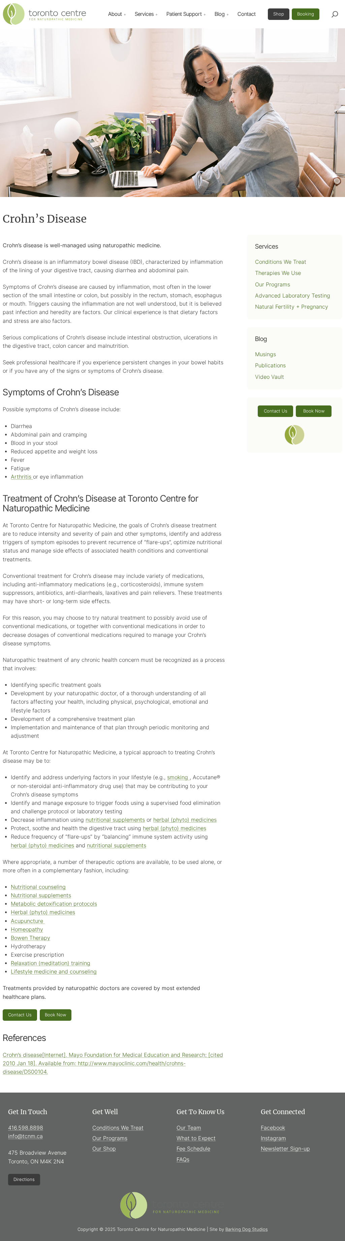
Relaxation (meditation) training (50, 963)
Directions (24, 1179)
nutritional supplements (115, 820)
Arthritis (22, 477)
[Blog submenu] (227, 14)
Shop (278, 14)
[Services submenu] (156, 14)
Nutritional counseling (38, 887)
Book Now (55, 1014)
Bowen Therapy (30, 938)
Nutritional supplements (41, 895)
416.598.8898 (25, 1128)
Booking (305, 14)
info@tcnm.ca (25, 1136)
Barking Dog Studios (246, 1229)
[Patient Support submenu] (205, 14)
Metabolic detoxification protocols (54, 904)
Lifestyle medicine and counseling (54, 971)
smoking (178, 777)
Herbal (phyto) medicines (43, 912)
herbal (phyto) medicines (185, 820)
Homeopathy (27, 929)
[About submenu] (125, 14)
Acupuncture (28, 921)
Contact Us (20, 1014)
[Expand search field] (334, 14)
